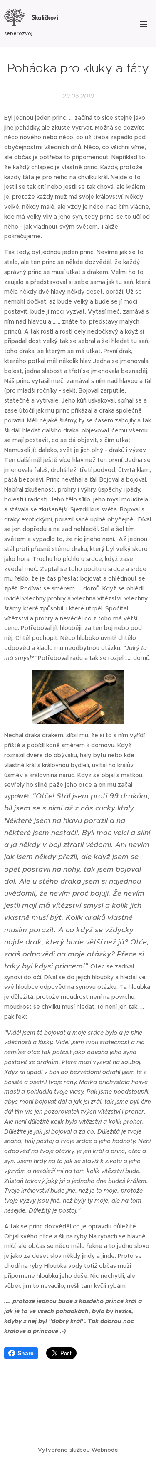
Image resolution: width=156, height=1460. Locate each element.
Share (25, 1353)
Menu (143, 23)
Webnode (105, 1449)
